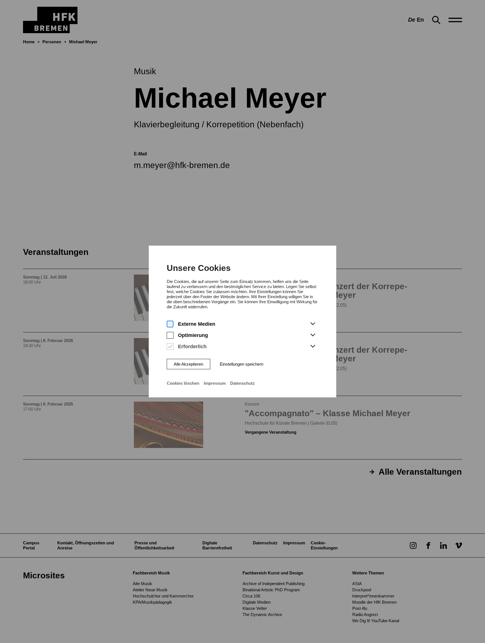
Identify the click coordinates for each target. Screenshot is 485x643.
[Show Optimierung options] (312, 335)
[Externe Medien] (170, 324)
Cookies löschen (183, 383)
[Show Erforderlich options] (312, 346)
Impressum (215, 383)
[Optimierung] (170, 335)
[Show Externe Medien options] (312, 324)
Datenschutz (242, 383)
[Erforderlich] (170, 346)
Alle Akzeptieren (188, 364)
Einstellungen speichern (241, 364)
